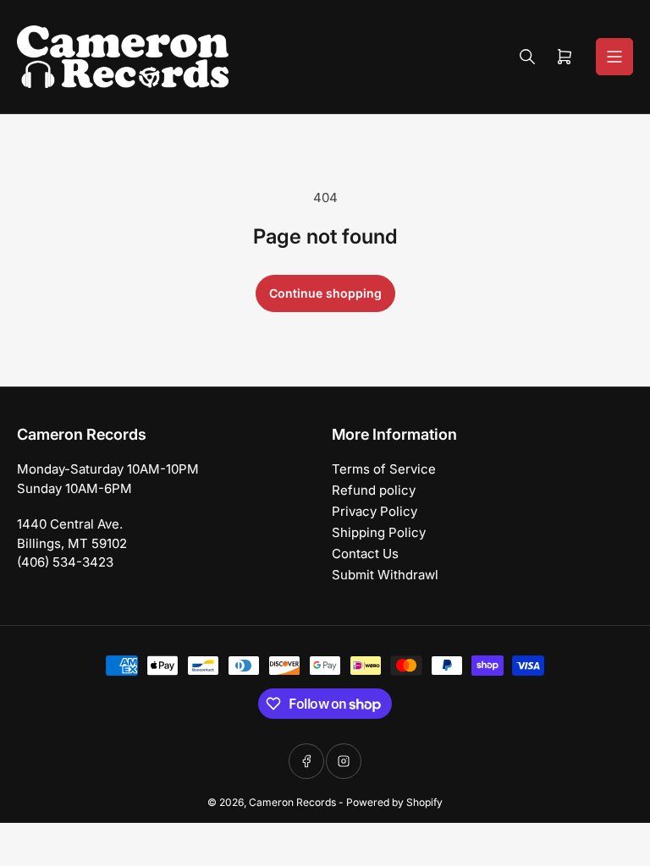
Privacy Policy (374, 511)
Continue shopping (325, 293)
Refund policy (374, 490)
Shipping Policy (379, 532)
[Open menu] (614, 56)
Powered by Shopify (394, 802)
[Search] (527, 56)
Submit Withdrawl (385, 575)
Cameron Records (292, 802)
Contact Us (365, 553)
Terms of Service (384, 469)
